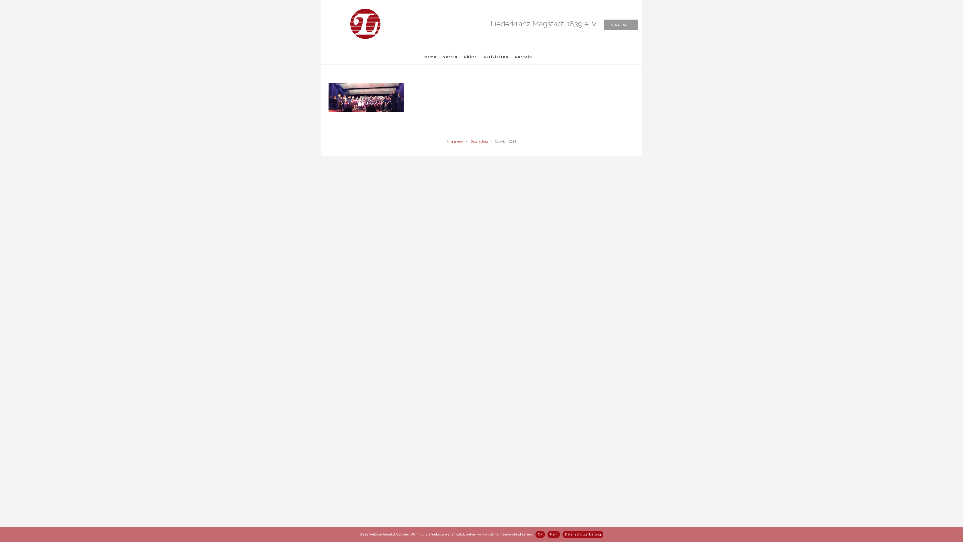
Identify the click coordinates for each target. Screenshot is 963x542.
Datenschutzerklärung (583, 534)
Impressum (455, 141)
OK (540, 534)
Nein (553, 534)
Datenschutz (479, 141)
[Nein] (956, 534)
